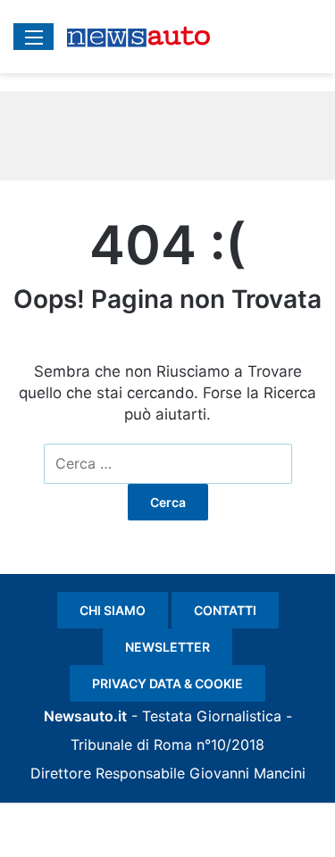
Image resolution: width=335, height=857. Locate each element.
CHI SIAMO (113, 610)
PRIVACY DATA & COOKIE (167, 683)
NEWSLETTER (167, 646)
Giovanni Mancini (247, 773)
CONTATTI (225, 610)
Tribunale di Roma (131, 744)
